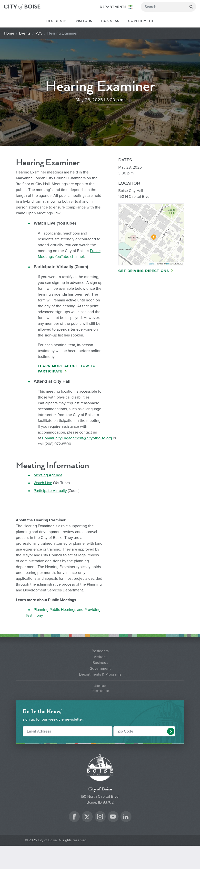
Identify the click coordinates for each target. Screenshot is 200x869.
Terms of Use (100, 691)
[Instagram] (100, 817)
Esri (168, 263)
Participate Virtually (50, 490)
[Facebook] (74, 817)
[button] (170, 731)
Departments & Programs (100, 674)
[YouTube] (113, 817)
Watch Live (43, 482)
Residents (56, 21)
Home (9, 33)
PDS (38, 33)
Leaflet (151, 263)
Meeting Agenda (48, 475)
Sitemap (100, 686)
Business (110, 21)
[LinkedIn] (126, 817)
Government (141, 21)
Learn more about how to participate (67, 368)
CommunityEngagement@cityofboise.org (77, 438)
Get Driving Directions (143, 271)
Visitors (84, 21)
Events (24, 33)
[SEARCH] (191, 6)
